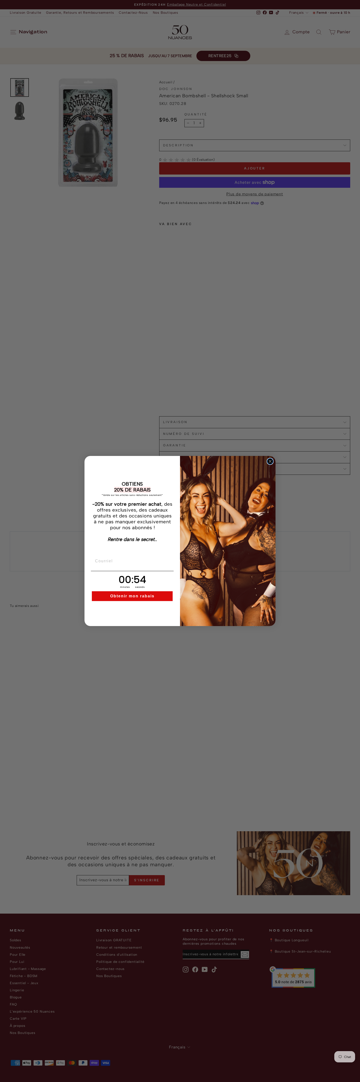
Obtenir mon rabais (132, 596)
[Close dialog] (270, 461)
